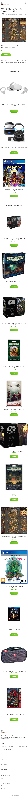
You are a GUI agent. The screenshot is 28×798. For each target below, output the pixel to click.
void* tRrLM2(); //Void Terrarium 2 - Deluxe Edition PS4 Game (14, 587)
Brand (8, 45)
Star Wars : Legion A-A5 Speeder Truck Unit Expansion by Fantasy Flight (14, 239)
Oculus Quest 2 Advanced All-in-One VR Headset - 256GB (14, 105)
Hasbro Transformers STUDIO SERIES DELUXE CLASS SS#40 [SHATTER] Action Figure (14, 713)
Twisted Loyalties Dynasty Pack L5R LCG (14, 409)
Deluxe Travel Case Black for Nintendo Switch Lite (14, 671)
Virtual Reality (4, 769)
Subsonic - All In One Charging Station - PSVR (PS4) (14, 147)
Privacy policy (4, 785)
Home (2, 13)
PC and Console (5, 762)
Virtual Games (4, 767)
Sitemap (3, 788)
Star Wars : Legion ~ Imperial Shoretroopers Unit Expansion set (14, 324)
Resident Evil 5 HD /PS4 (14, 629)
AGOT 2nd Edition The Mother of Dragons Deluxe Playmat (14, 537)
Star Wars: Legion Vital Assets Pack (14, 451)
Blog (2, 778)
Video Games (4, 764)
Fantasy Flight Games (16, 45)
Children (3, 759)
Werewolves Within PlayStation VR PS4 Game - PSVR (14, 190)
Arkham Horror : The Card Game (14, 281)
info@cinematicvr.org (6, 749)
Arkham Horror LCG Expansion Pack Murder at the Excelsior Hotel (14, 493)
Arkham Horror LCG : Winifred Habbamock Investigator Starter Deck (14, 367)
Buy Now (6, 54)
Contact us (3, 780)
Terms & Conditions (5, 783)
